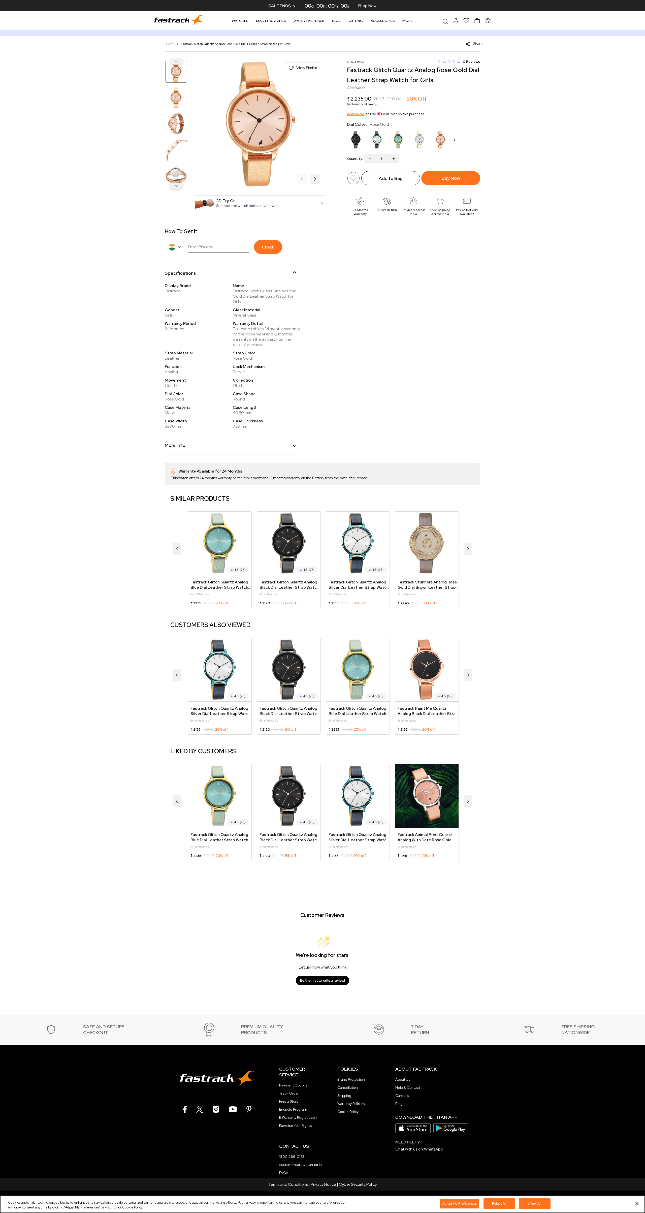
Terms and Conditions (288, 1184)
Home (170, 44)
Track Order (289, 1093)
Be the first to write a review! (322, 980)
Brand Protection (351, 1079)
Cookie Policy (348, 1111)
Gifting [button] (355, 20)
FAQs (283, 1172)
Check (268, 247)
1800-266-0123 (291, 1156)
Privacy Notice (323, 1184)
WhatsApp (433, 1149)
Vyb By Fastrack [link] (309, 20)
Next (176, 186)
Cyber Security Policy (358, 1184)
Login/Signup (356, 113)
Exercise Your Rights (295, 1125)
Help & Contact (407, 1087)
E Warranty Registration (298, 1117)
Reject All (499, 1203)
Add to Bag (391, 178)
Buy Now (451, 178)
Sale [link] (336, 20)
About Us (402, 1079)
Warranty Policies (351, 1103)
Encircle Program (293, 1109)
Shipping (344, 1095)
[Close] (636, 1203)
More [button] (407, 20)
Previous (176, 61)
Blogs (399, 1103)
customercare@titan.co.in (300, 1164)
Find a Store (289, 1101)
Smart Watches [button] (271, 20)
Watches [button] (240, 20)
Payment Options (293, 1085)
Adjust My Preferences (459, 1203)
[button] (260, 203)
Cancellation (347, 1087)
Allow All (534, 1203)
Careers (402, 1095)
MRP (377, 99)
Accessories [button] (383, 20)
